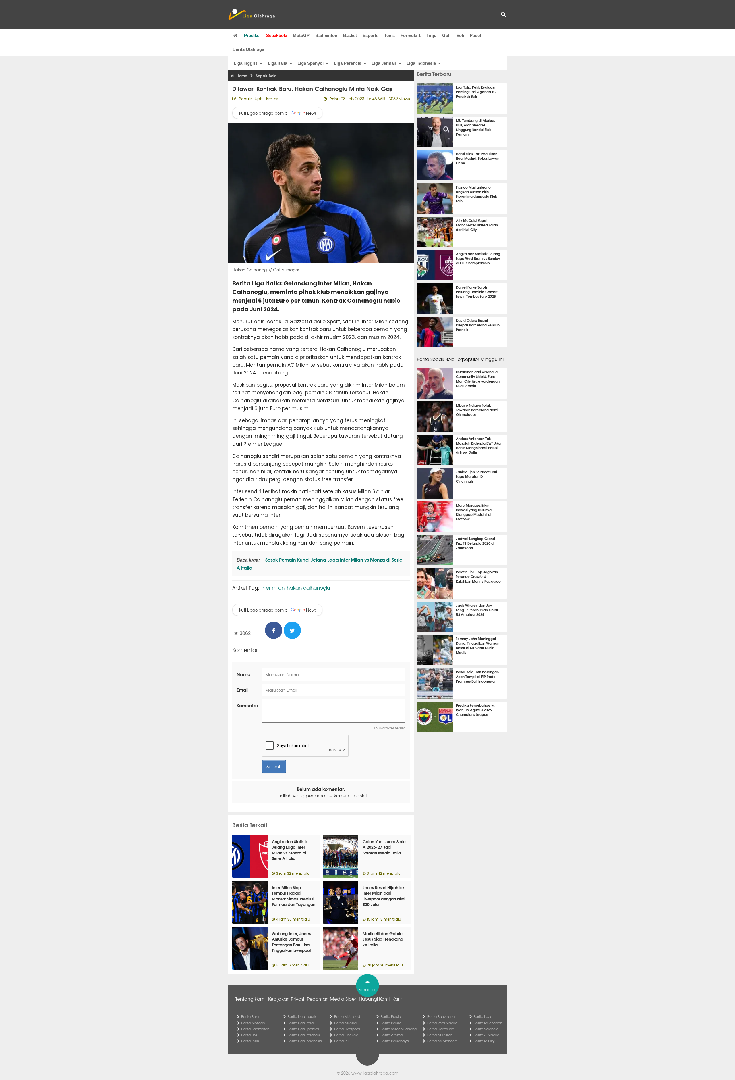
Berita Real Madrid (442, 1022)
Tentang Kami (250, 998)
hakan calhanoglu (308, 587)
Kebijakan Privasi (286, 998)
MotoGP (301, 35)
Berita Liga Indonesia (305, 1041)
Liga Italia (277, 63)
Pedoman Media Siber (331, 998)
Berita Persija (391, 1022)
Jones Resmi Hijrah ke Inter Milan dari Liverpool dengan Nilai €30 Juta (384, 896)
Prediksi (252, 35)
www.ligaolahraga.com (374, 1073)
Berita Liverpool (347, 1028)
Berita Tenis (250, 1041)
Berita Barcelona (441, 1016)
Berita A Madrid (486, 1034)
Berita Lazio (483, 1016)
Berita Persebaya (395, 1041)
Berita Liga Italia (301, 1022)
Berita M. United (347, 1016)
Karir (397, 998)
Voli (460, 35)
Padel (475, 35)
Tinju (431, 35)
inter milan (272, 587)
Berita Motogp (253, 1022)
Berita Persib (391, 1016)
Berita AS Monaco (442, 1041)
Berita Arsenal (345, 1022)
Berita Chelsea (346, 1034)
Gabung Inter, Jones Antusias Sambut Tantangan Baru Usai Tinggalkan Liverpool (291, 942)
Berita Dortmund (440, 1028)
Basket (350, 35)
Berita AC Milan (439, 1034)
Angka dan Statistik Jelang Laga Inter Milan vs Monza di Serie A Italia (290, 850)
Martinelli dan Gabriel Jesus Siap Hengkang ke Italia (383, 939)
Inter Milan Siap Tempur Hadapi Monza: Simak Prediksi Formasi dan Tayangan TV (293, 898)
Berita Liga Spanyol (303, 1028)
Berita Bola (250, 1016)
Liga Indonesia (421, 63)
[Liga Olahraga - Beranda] (251, 14)
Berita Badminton (255, 1028)
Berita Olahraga (248, 49)
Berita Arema (392, 1034)
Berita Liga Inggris (302, 1016)
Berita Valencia (486, 1028)
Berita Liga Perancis (304, 1034)
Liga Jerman (384, 63)
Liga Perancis (347, 63)
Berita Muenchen (488, 1022)
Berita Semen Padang (399, 1028)
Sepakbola (276, 35)
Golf (446, 35)
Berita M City (484, 1041)
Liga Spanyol (310, 63)
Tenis (389, 35)
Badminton (326, 35)
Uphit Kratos (266, 98)
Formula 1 (411, 35)
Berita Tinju (249, 1034)
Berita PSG (342, 1041)
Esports (370, 35)
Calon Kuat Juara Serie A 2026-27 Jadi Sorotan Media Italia (384, 847)
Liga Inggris (246, 63)
